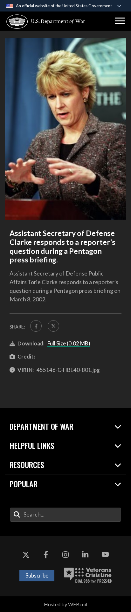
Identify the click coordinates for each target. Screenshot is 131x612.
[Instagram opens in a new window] (65, 555)
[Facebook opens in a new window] (46, 555)
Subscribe (36, 575)
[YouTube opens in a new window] (105, 555)
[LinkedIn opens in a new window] (85, 555)
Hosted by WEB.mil (65, 604)
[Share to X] (53, 326)
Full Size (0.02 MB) (68, 343)
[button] (120, 21)
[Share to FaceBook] (36, 326)
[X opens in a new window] (26, 555)
